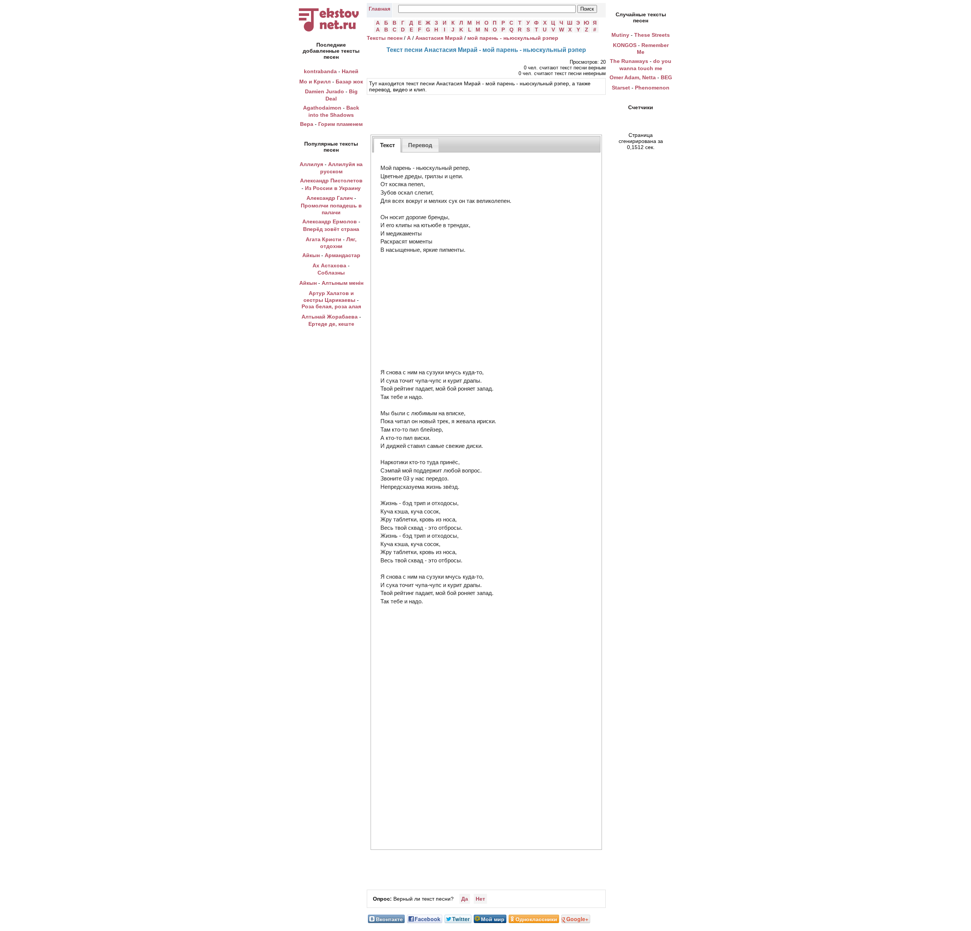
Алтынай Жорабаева (330, 317)
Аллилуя (311, 164)
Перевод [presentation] (420, 145)
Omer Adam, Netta (633, 77)
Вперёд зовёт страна (331, 229)
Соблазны (331, 273)
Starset (621, 88)
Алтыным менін (342, 283)
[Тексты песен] (331, 31)
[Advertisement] (486, 114)
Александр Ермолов (329, 221)
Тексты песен (384, 38)
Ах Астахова (329, 265)
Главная (379, 9)
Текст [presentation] (387, 145)
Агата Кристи (323, 239)
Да (464, 899)
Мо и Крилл (315, 81)
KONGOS (624, 45)
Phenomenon (652, 88)
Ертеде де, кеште (331, 324)
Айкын (311, 255)
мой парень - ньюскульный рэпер (512, 38)
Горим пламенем (340, 124)
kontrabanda (320, 71)
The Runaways (629, 61)
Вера (306, 124)
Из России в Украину (333, 188)
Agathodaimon (322, 108)
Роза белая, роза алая (331, 306)
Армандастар (342, 255)
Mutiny (620, 35)
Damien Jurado (324, 91)
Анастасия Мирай (439, 38)
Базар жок (349, 81)
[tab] (387, 145)
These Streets (652, 35)
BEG (666, 77)
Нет (480, 899)
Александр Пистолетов (331, 180)
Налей (350, 71)
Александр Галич (329, 198)
